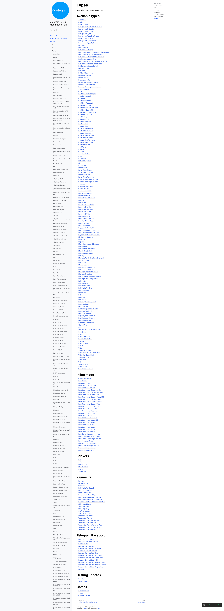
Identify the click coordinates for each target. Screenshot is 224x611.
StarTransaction (84, 511)
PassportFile (82, 569)
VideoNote (56, 549)
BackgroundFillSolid (59, 71)
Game (80, 593)
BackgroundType (58, 74)
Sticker (80, 469)
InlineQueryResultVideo (86, 427)
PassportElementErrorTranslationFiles (92, 565)
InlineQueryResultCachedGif (61, 589)
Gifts (80, 462)
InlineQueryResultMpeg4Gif (88, 420)
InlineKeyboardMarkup (60, 316)
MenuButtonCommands (60, 390)
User (54, 513)
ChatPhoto (56, 245)
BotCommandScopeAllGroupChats (61, 107)
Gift (79, 460)
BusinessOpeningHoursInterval (61, 159)
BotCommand (57, 95)
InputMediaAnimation (60, 325)
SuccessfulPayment (85, 516)
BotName (56, 136)
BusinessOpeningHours (60, 156)
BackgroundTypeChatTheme (61, 78)
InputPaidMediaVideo (60, 347)
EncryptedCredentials (86, 539)
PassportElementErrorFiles (88, 553)
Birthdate (56, 92)
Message (56, 399)
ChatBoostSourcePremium (61, 197)
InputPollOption (58, 350)
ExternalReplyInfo (59, 263)
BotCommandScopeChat (61, 116)
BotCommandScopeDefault (61, 128)
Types (54, 51)
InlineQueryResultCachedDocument (61, 585)
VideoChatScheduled (60, 542)
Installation (53, 35)
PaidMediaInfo (58, 442)
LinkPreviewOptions (59, 373)
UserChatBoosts (58, 516)
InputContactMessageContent (89, 434)
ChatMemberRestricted (61, 236)
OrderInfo (81, 486)
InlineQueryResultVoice (86, 429)
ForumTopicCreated (59, 279)
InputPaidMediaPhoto (60, 344)
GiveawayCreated (59, 304)
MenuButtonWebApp (59, 396)
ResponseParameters (60, 496)
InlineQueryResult (59, 570)
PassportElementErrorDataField (89, 548)
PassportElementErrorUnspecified (90, 567)
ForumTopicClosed (59, 276)
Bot (53, 45)
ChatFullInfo (57, 203)
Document (56, 260)
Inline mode (157, 8)
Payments (157, 12)
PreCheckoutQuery (85, 490)
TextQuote (56, 510)
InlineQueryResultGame (86, 413)
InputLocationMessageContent (89, 439)
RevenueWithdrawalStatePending (90, 499)
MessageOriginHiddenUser (61, 423)
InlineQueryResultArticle (61, 573)
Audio (55, 57)
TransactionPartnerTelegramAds (90, 525)
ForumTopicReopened (60, 285)
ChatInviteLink (58, 206)
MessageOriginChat (59, 419)
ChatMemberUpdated (60, 239)
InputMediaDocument (60, 331)
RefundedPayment (85, 492)
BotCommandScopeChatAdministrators (61, 119)
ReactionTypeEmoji (59, 481)
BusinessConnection (59, 142)
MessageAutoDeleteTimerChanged (61, 403)
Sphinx (85, 608)
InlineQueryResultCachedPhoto (61, 598)
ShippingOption (84, 506)
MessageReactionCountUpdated (61, 430)
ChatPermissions (58, 242)
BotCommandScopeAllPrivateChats (61, 111)
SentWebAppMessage (86, 450)
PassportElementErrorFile (87, 551)
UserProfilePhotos (59, 519)
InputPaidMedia (58, 341)
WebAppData (57, 555)
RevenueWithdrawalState (87, 495)
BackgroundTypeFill (59, 82)
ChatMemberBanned (60, 223)
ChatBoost (56, 176)
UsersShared (57, 525)
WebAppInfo (57, 558)
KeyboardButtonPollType (61, 356)
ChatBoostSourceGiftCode (61, 189)
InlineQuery (57, 567)
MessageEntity (58, 407)
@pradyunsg (92, 608)
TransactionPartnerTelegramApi (89, 527)
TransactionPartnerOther (87, 522)
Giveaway (56, 297)
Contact (56, 251)
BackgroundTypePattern (61, 85)
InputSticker (82, 464)
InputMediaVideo (58, 337)
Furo (99, 608)
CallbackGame (83, 591)
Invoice (81, 481)
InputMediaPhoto (58, 334)
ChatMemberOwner (59, 233)
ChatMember (57, 216)
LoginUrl (56, 379)
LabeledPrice (83, 483)
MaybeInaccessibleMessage (61, 383)
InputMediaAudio (58, 328)
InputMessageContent (86, 441)
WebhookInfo (83, 581)
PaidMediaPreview (59, 448)
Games (156, 18)
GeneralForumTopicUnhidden (61, 293)
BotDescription (58, 133)
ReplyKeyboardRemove (60, 490)
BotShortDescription (59, 139)
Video (55, 532)
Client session (56, 48)
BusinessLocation (59, 148)
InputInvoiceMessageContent (89, 436)
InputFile (56, 319)
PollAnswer (57, 461)
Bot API (52, 42)
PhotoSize (56, 455)
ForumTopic (57, 273)
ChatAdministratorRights (61, 169)
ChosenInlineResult (59, 564)
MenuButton (57, 387)
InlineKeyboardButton (60, 313)
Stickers (156, 10)
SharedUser (57, 499)
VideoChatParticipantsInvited (61, 538)
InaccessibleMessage (60, 310)
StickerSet (82, 471)
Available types (158, 5)
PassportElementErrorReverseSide (91, 558)
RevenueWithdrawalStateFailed (89, 497)
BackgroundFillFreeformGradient (61, 64)
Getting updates (158, 16)
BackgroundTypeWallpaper (61, 88)
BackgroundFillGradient (61, 68)
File (54, 267)
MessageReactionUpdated (61, 435)
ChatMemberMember (60, 230)
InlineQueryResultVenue (86, 425)
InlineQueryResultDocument (88, 411)
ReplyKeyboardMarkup (60, 487)
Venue (55, 529)
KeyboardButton (58, 353)
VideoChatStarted (59, 546)
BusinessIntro (57, 145)
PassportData (83, 544)
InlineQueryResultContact (87, 408)
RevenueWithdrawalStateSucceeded (91, 502)
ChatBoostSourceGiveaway (61, 193)
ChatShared (57, 248)
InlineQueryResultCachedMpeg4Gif (61, 594)
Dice (54, 257)
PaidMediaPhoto (58, 445)
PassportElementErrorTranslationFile (91, 562)
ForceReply (57, 270)
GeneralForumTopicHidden (61, 289)
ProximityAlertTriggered (61, 467)
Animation (56, 54)
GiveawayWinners (59, 307)
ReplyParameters (58, 493)
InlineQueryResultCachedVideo (61, 608)
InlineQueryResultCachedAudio (61, 580)
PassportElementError (86, 546)
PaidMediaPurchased (86, 488)
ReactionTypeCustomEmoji (61, 477)
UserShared (57, 522)
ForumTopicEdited (59, 282)
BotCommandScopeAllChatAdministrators (61, 102)
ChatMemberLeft (58, 226)
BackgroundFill (58, 60)
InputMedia (57, 322)
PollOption (56, 464)
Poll (54, 458)
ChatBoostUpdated (59, 200)
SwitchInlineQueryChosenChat (61, 506)
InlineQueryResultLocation (87, 418)
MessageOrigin (58, 413)
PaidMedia (56, 439)
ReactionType (57, 473)
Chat (54, 166)
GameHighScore (84, 595)
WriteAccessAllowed (60, 561)
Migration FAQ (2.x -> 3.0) (58, 38)
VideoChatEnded (58, 535)
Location (56, 376)
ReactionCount (58, 470)
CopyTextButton (58, 254)
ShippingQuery (83, 509)
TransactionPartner (85, 518)
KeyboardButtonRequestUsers (61, 369)
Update (81, 579)
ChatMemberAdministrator (61, 219)
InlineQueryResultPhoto (86, 422)
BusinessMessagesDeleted (61, 152)
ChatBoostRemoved (59, 182)
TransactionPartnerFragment (88, 520)
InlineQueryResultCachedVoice (89, 406)
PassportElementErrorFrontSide (90, 555)
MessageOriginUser (59, 427)
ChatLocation (57, 213)
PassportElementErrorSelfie (88, 560)
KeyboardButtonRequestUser (61, 364)
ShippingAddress (84, 504)
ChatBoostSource (59, 185)
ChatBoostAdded (58, 179)
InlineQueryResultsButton (87, 432)
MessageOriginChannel (60, 416)
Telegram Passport (159, 14)
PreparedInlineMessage (86, 448)
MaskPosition (83, 467)
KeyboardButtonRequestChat (61, 360)
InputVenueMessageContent (88, 445)
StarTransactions (84, 513)
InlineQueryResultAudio (60, 576)
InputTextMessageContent (87, 443)
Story (55, 502)
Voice (55, 552)
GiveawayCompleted (60, 300)
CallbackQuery (58, 163)
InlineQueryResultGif (85, 415)
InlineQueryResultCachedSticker (61, 603)
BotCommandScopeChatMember (61, 124)
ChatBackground (58, 173)
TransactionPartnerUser (87, 529)
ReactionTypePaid (59, 484)
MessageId (56, 410)
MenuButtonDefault (59, 393)
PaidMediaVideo (58, 452)
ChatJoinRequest (58, 209)
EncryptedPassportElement (88, 541)
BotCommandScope (59, 99)
